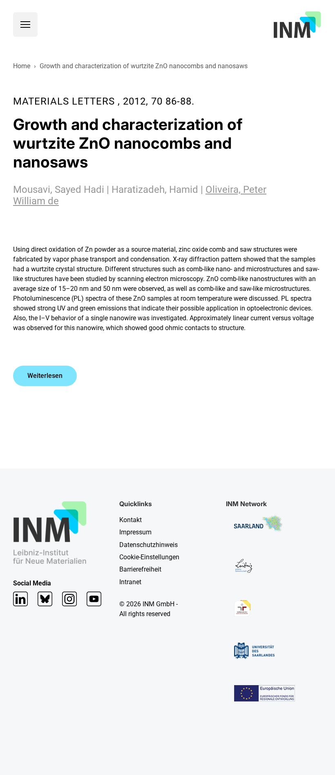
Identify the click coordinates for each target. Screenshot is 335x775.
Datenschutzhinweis (148, 545)
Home (21, 66)
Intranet (130, 582)
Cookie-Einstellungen (149, 557)
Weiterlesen (45, 376)
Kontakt (130, 520)
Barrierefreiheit (140, 569)
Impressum (135, 532)
